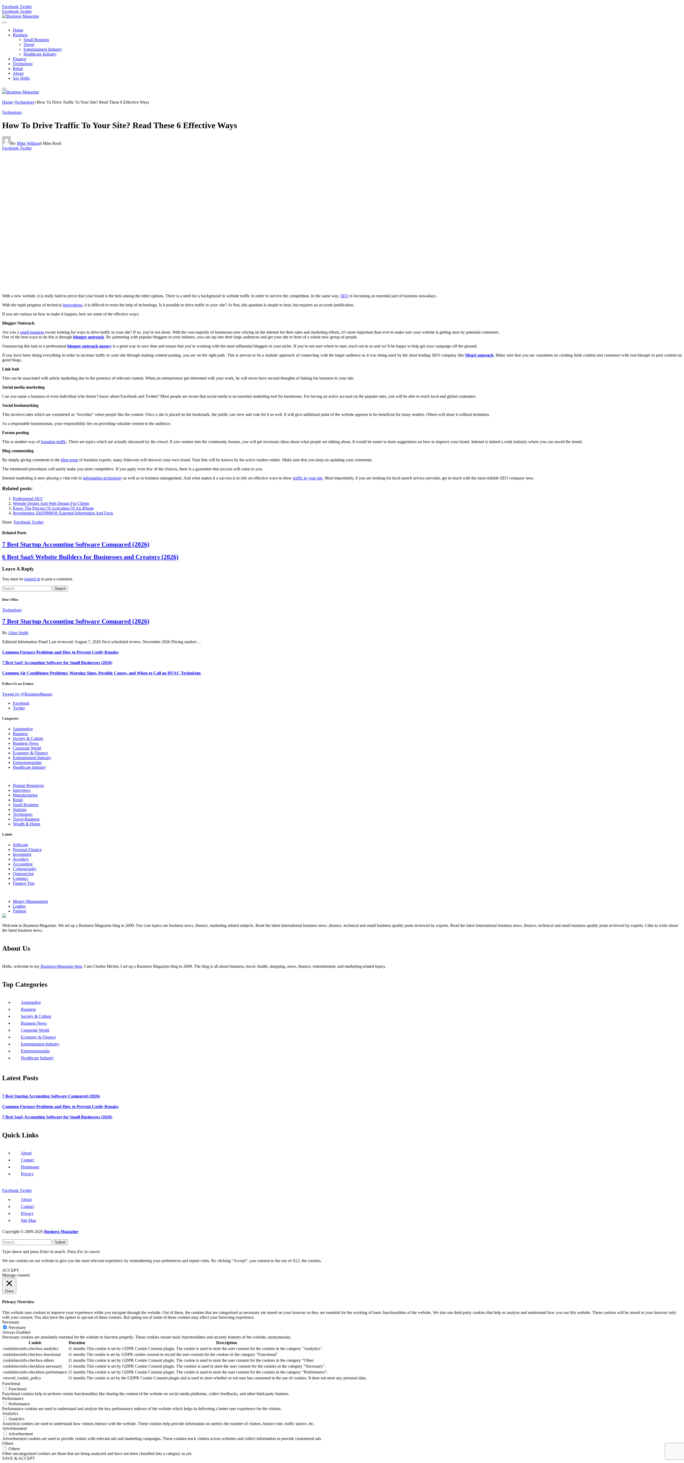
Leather (19, 906)
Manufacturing (25, 795)
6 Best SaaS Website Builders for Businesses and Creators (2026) (90, 556)
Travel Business (26, 819)
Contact (27, 1160)
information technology (102, 478)
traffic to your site (307, 478)
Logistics (20, 878)
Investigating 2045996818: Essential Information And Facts (63, 513)
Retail (18, 68)
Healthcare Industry (40, 54)
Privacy (27, 1174)
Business (20, 35)
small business (32, 332)
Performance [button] (13, 1398)
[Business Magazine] (20, 16)
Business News (26, 743)
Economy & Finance (30, 753)
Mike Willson (28, 143)
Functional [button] (11, 1383)
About (18, 73)
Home (18, 30)
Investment (22, 854)
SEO (344, 296)
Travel (29, 44)
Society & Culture (28, 738)
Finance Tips (23, 883)
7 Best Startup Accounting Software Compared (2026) (75, 544)
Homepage (30, 1167)
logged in (32, 579)
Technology (23, 63)
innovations (72, 305)
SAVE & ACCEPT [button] (18, 1458)
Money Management (30, 901)
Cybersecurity (24, 869)
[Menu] (4, 22)
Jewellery (21, 859)
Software (20, 844)
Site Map (28, 1220)
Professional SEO (28, 498)
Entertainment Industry (43, 49)
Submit (60, 1242)
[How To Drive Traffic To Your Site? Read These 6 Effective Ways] (107, 286)
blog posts (69, 460)
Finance (19, 59)
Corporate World (27, 748)
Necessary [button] (11, 1322)
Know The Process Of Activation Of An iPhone (53, 508)
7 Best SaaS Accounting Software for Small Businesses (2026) (57, 662)
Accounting (23, 864)
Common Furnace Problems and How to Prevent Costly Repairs (60, 652)
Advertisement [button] (14, 1428)
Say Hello (21, 78)
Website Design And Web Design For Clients (51, 503)
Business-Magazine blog (61, 966)
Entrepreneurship (27, 762)
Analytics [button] (10, 1413)
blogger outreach (88, 337)
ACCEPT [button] (10, 1270)
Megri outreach (479, 355)
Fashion (19, 911)
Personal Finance (27, 849)
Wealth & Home (26, 824)
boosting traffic (53, 441)
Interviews (21, 790)
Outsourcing (23, 873)
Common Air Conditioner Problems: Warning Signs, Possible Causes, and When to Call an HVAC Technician (101, 673)
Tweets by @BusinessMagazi (27, 694)
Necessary (17, 1327)
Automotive (23, 729)
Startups (19, 809)
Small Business (36, 39)
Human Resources (28, 785)
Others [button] (7, 1443)
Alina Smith (18, 632)
